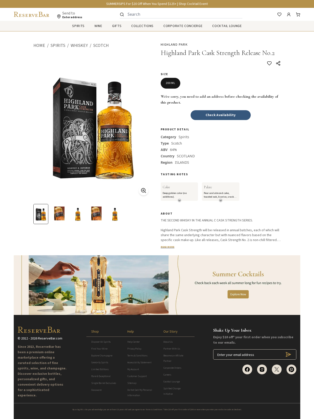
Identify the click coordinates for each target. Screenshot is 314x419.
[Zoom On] (143, 190)
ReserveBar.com (50, 338)
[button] (42, 45)
